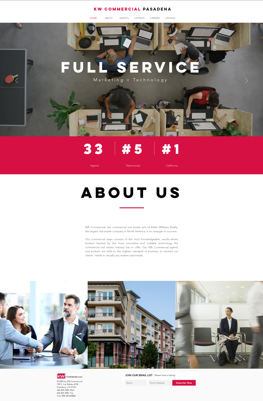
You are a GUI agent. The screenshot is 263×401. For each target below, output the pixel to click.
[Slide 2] (131, 131)
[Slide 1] (128, 131)
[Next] (246, 81)
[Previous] (16, 81)
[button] (139, 18)
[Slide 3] (134, 131)
